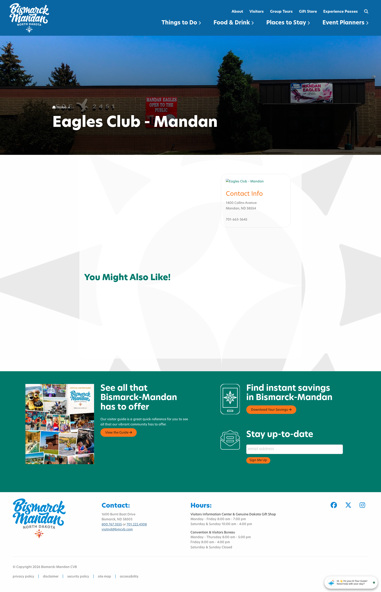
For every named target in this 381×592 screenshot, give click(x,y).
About (237, 12)
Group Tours (281, 12)
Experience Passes (340, 12)
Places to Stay (286, 23)
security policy (78, 576)
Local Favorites (99, 278)
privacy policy (23, 576)
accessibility (129, 576)
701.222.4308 (137, 524)
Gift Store (308, 12)
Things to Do (180, 23)
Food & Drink (232, 23)
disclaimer (51, 576)
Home (61, 107)
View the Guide (117, 432)
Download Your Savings (270, 410)
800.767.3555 (112, 524)
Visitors (256, 12)
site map (104, 576)
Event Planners (344, 23)
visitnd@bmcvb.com (117, 529)
